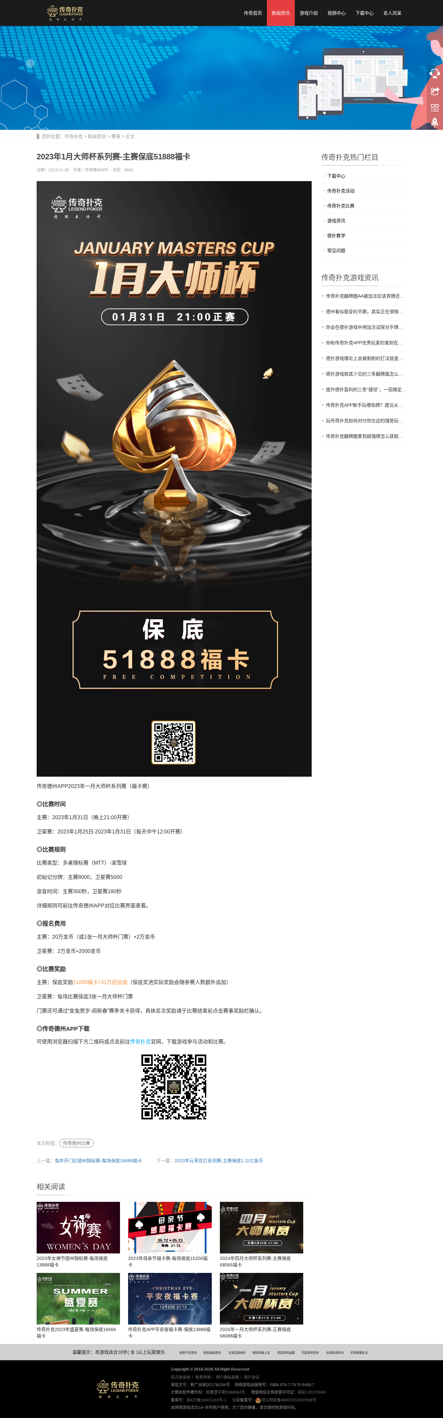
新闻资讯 (281, 13)
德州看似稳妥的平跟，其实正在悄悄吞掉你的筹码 (366, 311)
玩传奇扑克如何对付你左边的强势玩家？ (366, 420)
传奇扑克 (74, 136)
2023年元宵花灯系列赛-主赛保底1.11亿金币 (218, 1160)
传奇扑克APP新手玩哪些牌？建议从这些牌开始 (366, 405)
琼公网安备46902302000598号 (289, 1400)
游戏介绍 (309, 13)
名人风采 (392, 13)
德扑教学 (336, 235)
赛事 (115, 136)
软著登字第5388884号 (225, 1392)
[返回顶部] (435, 124)
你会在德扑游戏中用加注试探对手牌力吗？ (366, 327)
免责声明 (203, 1377)
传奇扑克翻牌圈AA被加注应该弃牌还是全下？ (366, 296)
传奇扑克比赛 (340, 205)
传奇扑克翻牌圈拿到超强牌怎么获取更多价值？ (366, 436)
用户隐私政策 (227, 1377)
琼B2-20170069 (312, 1392)
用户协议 (251, 1377)
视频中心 (337, 13)
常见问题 (336, 250)
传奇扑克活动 (340, 190)
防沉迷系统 (180, 1377)
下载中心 (364, 13)
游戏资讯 (336, 220)
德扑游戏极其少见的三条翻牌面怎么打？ (366, 373)
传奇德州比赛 (76, 1143)
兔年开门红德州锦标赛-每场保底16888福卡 (98, 1160)
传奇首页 (253, 13)
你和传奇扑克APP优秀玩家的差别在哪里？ (366, 342)
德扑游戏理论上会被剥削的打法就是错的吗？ (366, 358)
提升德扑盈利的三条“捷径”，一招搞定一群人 (366, 389)
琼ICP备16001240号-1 (206, 1400)
